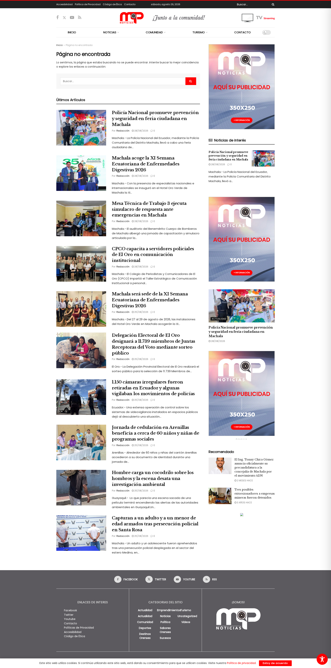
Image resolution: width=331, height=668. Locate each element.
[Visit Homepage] (165, 18)
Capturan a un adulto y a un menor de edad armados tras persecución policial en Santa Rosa (155, 523)
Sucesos (165, 638)
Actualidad (219, 318)
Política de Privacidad (88, 4)
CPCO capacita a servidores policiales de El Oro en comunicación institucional (153, 254)
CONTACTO (242, 32)
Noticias (165, 616)
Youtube (69, 619)
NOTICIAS (109, 32)
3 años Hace (244, 502)
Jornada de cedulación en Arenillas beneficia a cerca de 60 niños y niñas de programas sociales (155, 433)
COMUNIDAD (154, 32)
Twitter (68, 615)
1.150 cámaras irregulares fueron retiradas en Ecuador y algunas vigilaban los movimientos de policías (153, 388)
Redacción (122, 130)
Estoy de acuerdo (275, 663)
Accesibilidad (64, 4)
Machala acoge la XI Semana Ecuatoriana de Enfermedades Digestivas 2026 (145, 164)
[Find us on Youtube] (72, 17)
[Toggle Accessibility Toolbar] (322, 659)
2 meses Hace (244, 480)
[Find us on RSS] (79, 17)
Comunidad (145, 622)
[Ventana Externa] (258, 18)
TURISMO (199, 32)
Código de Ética (112, 4)
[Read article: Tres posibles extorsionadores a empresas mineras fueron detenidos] (220, 496)
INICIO (72, 32)
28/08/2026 (141, 130)
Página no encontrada (79, 45)
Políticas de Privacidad (79, 628)
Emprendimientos (169, 610)
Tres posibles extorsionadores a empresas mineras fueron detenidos (254, 493)
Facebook (70, 610)
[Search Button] (272, 4)
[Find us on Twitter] (64, 17)
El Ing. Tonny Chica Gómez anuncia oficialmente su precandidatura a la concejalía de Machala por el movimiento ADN (254, 467)
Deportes (145, 628)
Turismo (185, 610)
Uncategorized (187, 616)
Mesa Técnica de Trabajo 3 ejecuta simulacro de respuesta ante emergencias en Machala (149, 209)
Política (165, 622)
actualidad (145, 610)
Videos (185, 622)
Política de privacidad (241, 663)
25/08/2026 (141, 312)
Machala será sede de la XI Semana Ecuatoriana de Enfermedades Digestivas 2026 (150, 299)
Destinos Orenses (145, 636)
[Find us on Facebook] (57, 17)
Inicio (59, 45)
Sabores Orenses (165, 630)
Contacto (129, 4)
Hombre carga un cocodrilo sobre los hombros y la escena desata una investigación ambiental (153, 478)
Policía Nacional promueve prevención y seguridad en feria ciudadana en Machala (155, 118)
